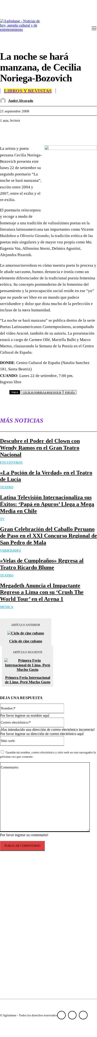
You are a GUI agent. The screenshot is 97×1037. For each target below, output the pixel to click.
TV (2, 519)
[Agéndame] (21, 29)
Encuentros (11, 462)
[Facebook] (8, 132)
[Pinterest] (41, 132)
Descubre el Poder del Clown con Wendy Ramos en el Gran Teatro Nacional (40, 448)
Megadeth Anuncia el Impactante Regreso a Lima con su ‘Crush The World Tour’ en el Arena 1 (42, 592)
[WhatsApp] (58, 132)
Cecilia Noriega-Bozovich (42, 392)
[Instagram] (72, 1015)
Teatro (6, 487)
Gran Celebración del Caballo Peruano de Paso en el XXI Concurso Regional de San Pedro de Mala (48, 536)
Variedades (10, 550)
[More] (76, 132)
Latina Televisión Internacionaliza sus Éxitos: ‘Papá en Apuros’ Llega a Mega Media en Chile (47, 504)
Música (6, 607)
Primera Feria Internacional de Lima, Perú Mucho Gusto (27, 680)
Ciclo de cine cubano (25, 641)
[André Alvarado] (4, 101)
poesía (70, 392)
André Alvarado (20, 101)
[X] (24, 132)
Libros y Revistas (28, 90)
